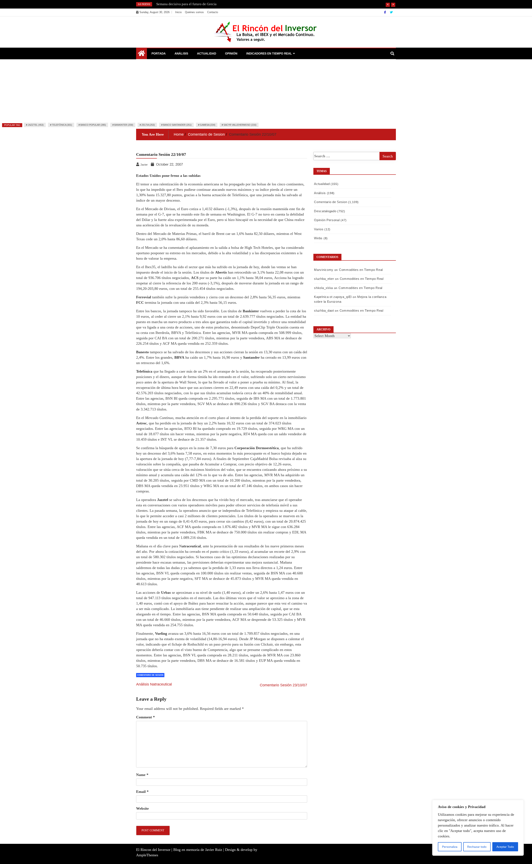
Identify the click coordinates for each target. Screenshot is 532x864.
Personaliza (449, 846)
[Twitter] (391, 12)
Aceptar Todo (505, 846)
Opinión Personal (327, 220)
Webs (318, 238)
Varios (318, 229)
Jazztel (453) (36, 125)
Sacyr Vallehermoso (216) (240, 125)
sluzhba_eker (324, 278)
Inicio (178, 12)
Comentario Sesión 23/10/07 (283, 685)
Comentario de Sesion (150, 675)
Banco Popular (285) (93, 125)
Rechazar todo (476, 846)
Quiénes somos (194, 12)
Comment (145, 717)
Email (142, 792)
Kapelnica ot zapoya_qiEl (333, 297)
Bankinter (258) (123, 125)
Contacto (212, 12)
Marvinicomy (323, 269)
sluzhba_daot (324, 310)
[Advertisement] (266, 90)
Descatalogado (325, 211)
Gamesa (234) (207, 125)
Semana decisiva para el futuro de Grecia (186, 4)
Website (142, 808)
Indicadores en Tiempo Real (269, 53)
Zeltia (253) (148, 125)
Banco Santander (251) (177, 125)
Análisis (181, 53)
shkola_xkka (323, 288)
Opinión (231, 53)
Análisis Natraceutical (154, 684)
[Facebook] (385, 12)
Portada (158, 53)
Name (142, 775)
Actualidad (206, 53)
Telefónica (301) (62, 125)
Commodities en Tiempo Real (361, 269)
